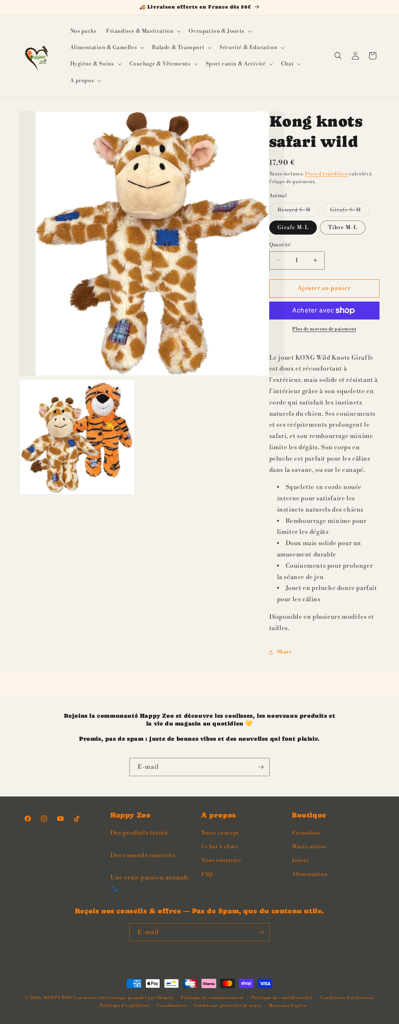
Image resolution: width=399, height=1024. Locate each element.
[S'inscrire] (260, 767)
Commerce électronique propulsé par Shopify (123, 998)
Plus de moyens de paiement (324, 329)
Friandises (306, 833)
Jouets (300, 860)
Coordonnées (172, 1005)
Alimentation (309, 874)
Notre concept (220, 833)
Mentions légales (287, 1005)
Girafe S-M (349, 211)
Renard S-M (298, 211)
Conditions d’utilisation (347, 998)
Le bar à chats (219, 846)
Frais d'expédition (326, 174)
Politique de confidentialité (282, 998)
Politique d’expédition (124, 1005)
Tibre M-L (342, 227)
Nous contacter (221, 860)
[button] (142, 31)
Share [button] (284, 651)
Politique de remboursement (212, 998)
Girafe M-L (293, 227)
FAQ (207, 874)
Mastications (309, 846)
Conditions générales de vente (227, 1005)
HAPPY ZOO (58, 998)
